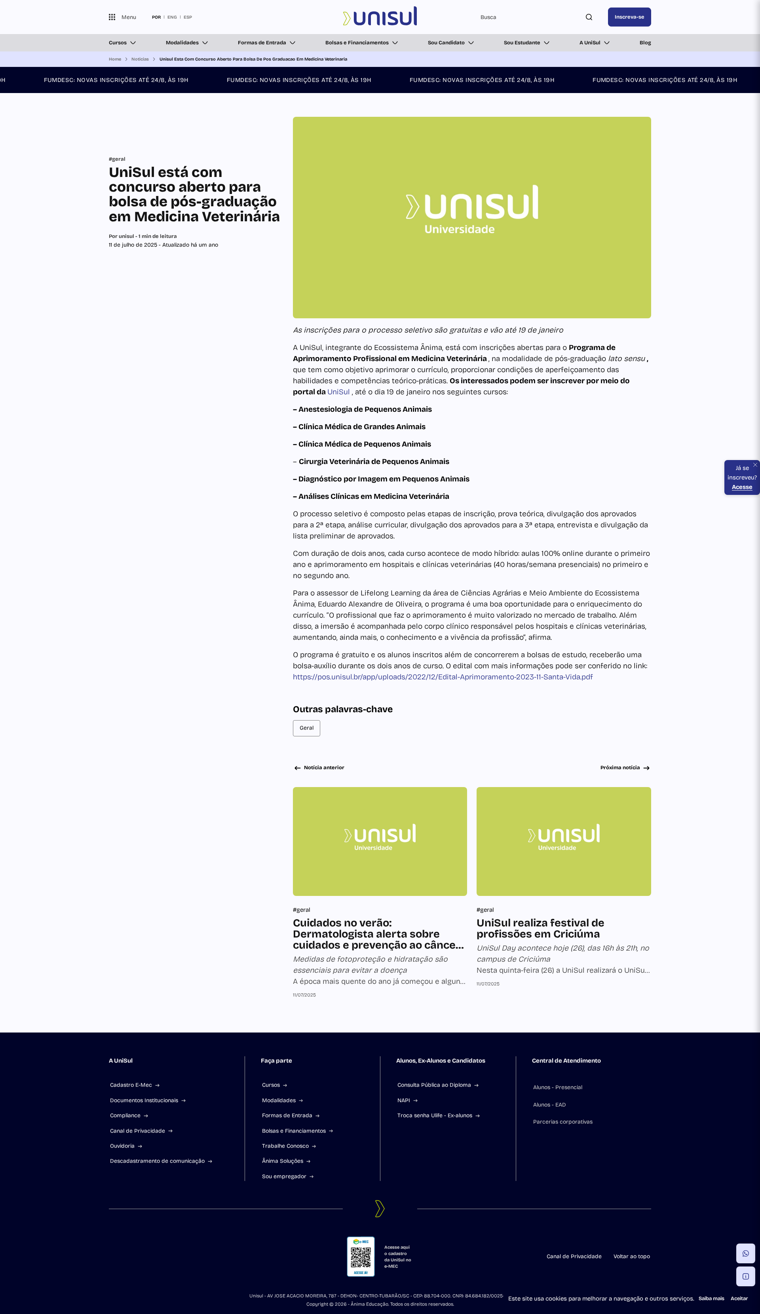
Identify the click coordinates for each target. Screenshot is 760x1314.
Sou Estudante (522, 43)
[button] (745, 1253)
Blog (645, 43)
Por (143, 236)
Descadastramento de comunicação (157, 1161)
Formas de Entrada (262, 43)
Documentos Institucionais (144, 1100)
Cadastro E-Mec (131, 1085)
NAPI (403, 1100)
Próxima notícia (620, 767)
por (156, 17)
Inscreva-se (629, 17)
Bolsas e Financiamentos (357, 43)
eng (172, 17)
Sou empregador (284, 1176)
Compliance (125, 1115)
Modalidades (182, 43)
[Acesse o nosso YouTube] (169, 1256)
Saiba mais (711, 1298)
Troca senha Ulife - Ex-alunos (434, 1115)
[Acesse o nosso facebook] (112, 1256)
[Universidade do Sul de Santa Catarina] (380, 17)
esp (188, 17)
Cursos (118, 43)
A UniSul (590, 43)
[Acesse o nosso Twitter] (150, 1256)
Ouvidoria (122, 1146)
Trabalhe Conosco (285, 1146)
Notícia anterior (324, 767)
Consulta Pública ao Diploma (434, 1085)
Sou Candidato (446, 43)
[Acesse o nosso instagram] (131, 1256)
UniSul (339, 391)
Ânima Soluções (282, 1161)
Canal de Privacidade (137, 1131)
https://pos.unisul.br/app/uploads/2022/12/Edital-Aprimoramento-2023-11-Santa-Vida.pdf (443, 676)
